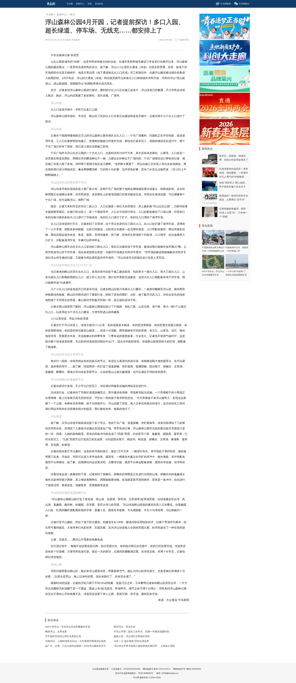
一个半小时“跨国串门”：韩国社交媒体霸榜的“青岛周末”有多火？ (237, 274)
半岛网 (49, 14)
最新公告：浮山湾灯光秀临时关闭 (132, 636)
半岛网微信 (244, 4)
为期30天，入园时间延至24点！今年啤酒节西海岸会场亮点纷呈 (79, 641)
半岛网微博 (225, 4)
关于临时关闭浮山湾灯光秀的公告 (63, 636)
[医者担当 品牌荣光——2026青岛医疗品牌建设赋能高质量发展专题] (224, 91)
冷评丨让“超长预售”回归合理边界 (131, 641)
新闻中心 (61, 14)
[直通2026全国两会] (224, 117)
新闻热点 (207, 148)
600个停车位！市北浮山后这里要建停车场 (67, 626)
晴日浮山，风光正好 (124, 626)
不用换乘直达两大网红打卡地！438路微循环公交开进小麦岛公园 (213, 251)
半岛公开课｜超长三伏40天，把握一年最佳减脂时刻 (141, 631)
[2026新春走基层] (224, 143)
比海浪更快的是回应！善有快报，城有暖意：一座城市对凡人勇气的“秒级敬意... (233, 172)
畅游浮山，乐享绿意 (56, 631)
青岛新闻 (207, 225)
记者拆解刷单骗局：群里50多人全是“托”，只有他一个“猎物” (233, 212)
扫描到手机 (184, 40)
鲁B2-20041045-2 (162, 669)
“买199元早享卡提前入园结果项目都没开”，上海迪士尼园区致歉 (148, 646)
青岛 (72, 14)
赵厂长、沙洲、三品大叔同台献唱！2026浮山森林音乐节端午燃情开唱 (82, 646)
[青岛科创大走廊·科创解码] (224, 64)
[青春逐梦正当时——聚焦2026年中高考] (224, 38)
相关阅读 (53, 620)
